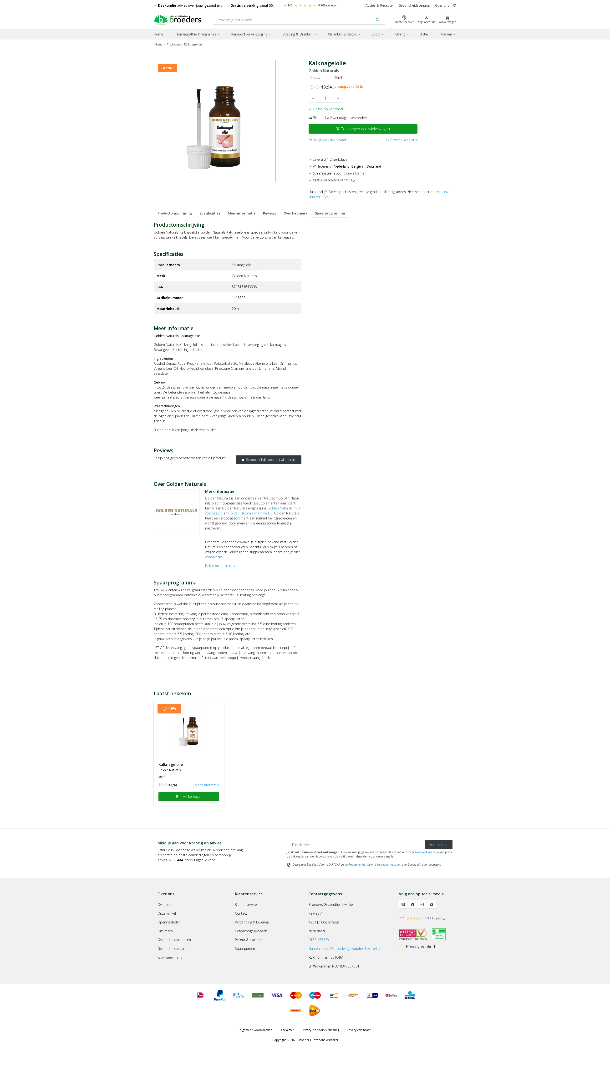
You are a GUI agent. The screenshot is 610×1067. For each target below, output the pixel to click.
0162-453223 (319, 939)
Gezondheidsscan (171, 948)
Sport (378, 34)
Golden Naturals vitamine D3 (250, 513)
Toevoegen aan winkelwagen (363, 128)
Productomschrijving (175, 213)
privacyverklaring (423, 852)
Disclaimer (287, 1030)
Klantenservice (246, 904)
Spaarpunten (245, 948)
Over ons (442, 5)
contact (211, 557)
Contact (241, 913)
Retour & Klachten (249, 939)
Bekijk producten (220, 565)
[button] (327, 139)
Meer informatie (241, 213)
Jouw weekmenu (170, 957)
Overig (402, 34)
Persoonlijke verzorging (251, 34)
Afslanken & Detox (344, 34)
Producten (173, 44)
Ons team (165, 931)
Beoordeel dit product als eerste (268, 459)
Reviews (269, 213)
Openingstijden (169, 922)
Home (158, 34)
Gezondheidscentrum (414, 5)
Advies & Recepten (380, 5)
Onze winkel (167, 913)
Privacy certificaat (359, 1030)
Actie (424, 34)
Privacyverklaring (359, 865)
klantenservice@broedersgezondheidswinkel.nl (344, 948)
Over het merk (295, 213)
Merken (448, 34)
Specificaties (209, 213)
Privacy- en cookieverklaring (320, 1030)
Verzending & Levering (252, 922)
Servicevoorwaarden (388, 865)
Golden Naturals (324, 71)
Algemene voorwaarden (255, 1030)
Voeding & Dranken (300, 34)
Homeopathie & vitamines (198, 34)
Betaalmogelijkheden (251, 931)
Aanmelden (438, 844)
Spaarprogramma (330, 213)
